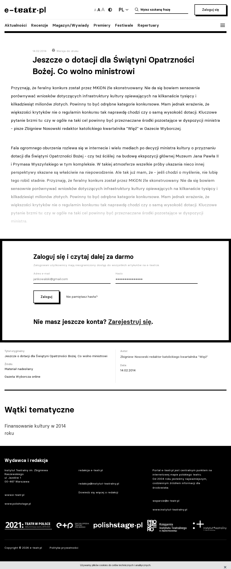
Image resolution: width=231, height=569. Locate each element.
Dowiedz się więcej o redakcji (98, 492)
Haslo (119, 273)
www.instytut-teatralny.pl (169, 509)
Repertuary (148, 25)
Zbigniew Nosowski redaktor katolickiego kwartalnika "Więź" (164, 357)
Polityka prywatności (64, 547)
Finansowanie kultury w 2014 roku (35, 429)
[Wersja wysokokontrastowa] (110, 9)
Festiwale (124, 25)
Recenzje (39, 25)
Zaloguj (46, 297)
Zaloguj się (210, 10)
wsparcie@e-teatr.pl (165, 500)
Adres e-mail (41, 273)
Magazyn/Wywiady (71, 25)
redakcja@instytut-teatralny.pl (99, 483)
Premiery (102, 25)
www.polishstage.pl (18, 503)
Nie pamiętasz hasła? (82, 296)
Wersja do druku (67, 51)
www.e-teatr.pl (14, 494)
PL (121, 9)
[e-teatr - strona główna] (25, 12)
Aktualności (16, 25)
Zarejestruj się (129, 321)
